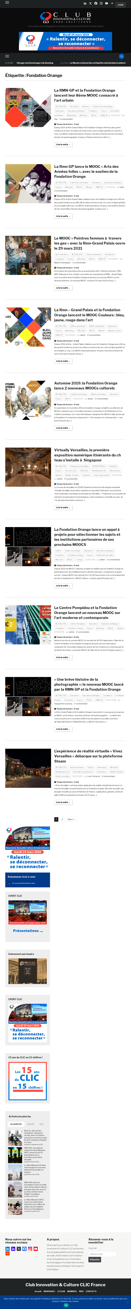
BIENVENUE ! (49, 1291)
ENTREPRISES (98, 466)
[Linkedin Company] (85, 3)
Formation (68, 700)
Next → (71, 819)
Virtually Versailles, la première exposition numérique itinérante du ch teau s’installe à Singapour (87, 455)
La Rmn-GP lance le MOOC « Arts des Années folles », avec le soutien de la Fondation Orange (86, 171)
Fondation (93, 111)
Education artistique (76, 111)
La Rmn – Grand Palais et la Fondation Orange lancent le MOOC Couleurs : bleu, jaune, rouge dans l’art (89, 315)
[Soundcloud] (112, 3)
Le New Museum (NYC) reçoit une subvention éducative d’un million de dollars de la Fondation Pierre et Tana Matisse (34, 1204)
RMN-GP (104, 115)
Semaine (30, 1124)
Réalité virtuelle (71, 475)
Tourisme (86, 475)
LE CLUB (61, 1291)
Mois (42, 1124)
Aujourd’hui (16, 1124)
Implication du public (104, 555)
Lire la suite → (63, 144)
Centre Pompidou (77, 624)
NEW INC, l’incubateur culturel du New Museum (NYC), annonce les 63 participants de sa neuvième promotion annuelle (34, 1154)
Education (59, 111)
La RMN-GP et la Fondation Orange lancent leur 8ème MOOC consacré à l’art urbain (86, 95)
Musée (89, 187)
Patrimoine (101, 772)
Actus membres (77, 767)
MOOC (94, 115)
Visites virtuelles (62, 776)
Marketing (71, 115)
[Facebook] (96, 3)
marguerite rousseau (63, 704)
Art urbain (74, 106)
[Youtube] (106, 3)
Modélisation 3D (99, 471)
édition (58, 551)
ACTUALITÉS (60, 106)
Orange (79, 560)
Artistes (85, 106)
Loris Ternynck (93, 776)
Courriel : (92, 1248)
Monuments (115, 471)
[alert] (27, 883)
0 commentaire (66, 119)
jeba (122, 187)
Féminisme (109, 254)
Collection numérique (79, 182)
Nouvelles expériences (83, 772)
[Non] (128, 1302)
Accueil (38, 1291)
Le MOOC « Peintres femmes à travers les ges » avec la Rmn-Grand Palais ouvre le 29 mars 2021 (89, 243)
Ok (66, 1305)
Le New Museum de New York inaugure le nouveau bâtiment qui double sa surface (35, 1168)
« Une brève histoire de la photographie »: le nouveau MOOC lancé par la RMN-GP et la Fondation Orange (89, 684)
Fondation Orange (75, 555)
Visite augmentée (101, 475)
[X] (90, 3)
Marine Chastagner (62, 262)
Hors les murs (71, 471)
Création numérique (78, 394)
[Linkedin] (13, 1249)
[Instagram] (101, 3)
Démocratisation (93, 254)
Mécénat (83, 115)
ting (56, 119)
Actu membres (61, 254)
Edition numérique (77, 326)
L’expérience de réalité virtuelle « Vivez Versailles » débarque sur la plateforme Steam (88, 756)
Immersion (101, 767)
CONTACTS (91, 1291)
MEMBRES (72, 1291)
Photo (89, 700)
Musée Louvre (114, 330)
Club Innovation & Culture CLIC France (66, 1284)
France (104, 111)
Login (120, 5)
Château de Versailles (79, 466)
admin (82, 335)
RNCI (81, 1291)
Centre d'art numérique (102, 106)
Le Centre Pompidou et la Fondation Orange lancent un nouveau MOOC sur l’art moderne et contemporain (87, 613)
